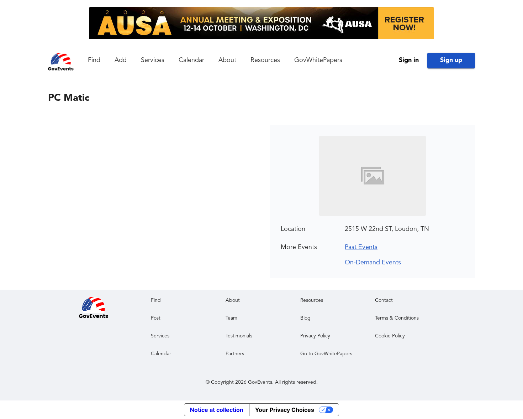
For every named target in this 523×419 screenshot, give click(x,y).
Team (231, 318)
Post (155, 318)
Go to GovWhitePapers (326, 353)
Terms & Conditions (397, 318)
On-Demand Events (373, 262)
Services (152, 60)
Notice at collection (216, 409)
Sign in (409, 60)
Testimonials (239, 335)
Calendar (191, 60)
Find (94, 60)
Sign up (451, 60)
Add (121, 60)
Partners (235, 353)
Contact (384, 300)
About (227, 60)
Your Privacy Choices (284, 409)
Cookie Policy (390, 335)
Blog (305, 318)
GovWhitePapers (318, 60)
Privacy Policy (315, 335)
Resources (265, 60)
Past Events (361, 247)
